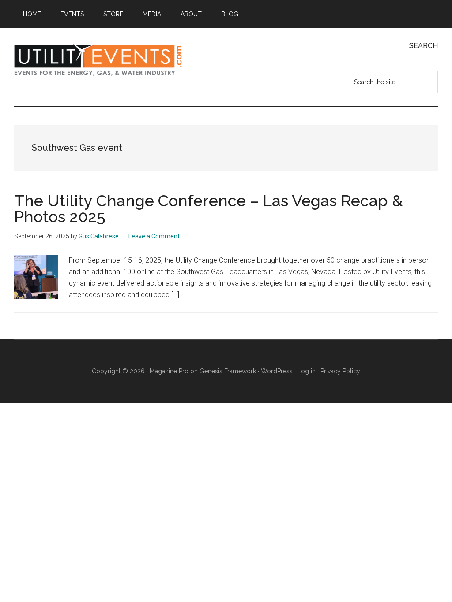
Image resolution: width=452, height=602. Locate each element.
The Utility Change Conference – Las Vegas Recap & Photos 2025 (208, 208)
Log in (307, 371)
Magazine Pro (169, 371)
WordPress (277, 371)
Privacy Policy (340, 371)
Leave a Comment (154, 236)
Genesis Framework (228, 371)
